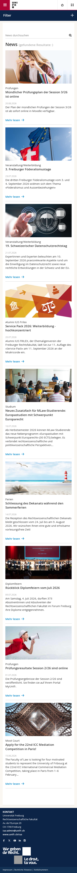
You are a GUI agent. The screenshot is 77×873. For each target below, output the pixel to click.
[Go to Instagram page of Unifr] (25, 840)
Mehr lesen (12, 120)
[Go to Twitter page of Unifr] (9, 840)
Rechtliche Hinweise (23, 870)
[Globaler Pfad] (62, 5)
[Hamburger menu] (5, 5)
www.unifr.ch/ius (12, 834)
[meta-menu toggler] (72, 5)
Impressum (7, 870)
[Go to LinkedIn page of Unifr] (20, 840)
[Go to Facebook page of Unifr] (4, 840)
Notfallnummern (41, 870)
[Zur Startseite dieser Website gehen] (15, 5)
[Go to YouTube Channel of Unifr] (15, 840)
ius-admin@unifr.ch (14, 830)
